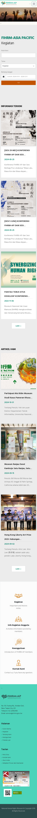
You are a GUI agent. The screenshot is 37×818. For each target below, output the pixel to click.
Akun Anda (6, 760)
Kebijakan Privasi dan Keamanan (13, 763)
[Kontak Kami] (18, 662)
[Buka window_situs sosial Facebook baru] (16, 778)
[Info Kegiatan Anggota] (18, 619)
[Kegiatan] (18, 596)
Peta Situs (6, 755)
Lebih (18, 326)
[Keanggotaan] (18, 642)
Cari (18, 83)
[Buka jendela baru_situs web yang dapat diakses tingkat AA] (17, 793)
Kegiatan (5, 732)
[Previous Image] (3, 14)
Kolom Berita (7, 729)
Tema (3, 61)
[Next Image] (34, 14)
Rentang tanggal (6, 72)
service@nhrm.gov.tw (14, 713)
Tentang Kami (7, 734)
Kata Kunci (4, 50)
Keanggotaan (7, 737)
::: (30, 3)
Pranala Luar (6, 740)
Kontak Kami (7, 757)
